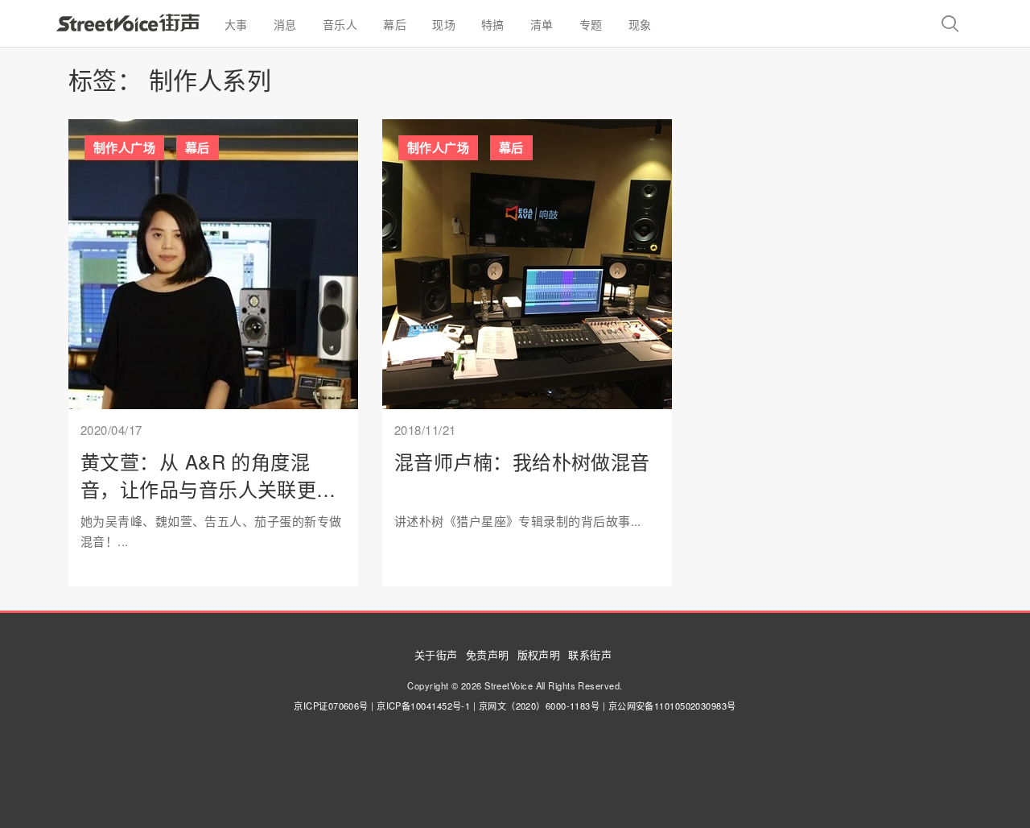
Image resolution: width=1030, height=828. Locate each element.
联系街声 (590, 654)
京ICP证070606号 (331, 705)
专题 (591, 24)
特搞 (493, 24)
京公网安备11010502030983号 (672, 705)
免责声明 (487, 654)
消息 (285, 24)
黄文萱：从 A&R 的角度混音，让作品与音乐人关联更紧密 (208, 488)
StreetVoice (128, 22)
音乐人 (340, 24)
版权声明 (539, 654)
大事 (236, 24)
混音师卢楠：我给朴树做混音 (522, 461)
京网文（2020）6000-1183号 (539, 705)
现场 (443, 24)
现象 (640, 24)
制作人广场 (124, 147)
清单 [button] (542, 24)
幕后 (197, 147)
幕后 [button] (394, 24)
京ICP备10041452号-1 (423, 705)
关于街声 (436, 654)
